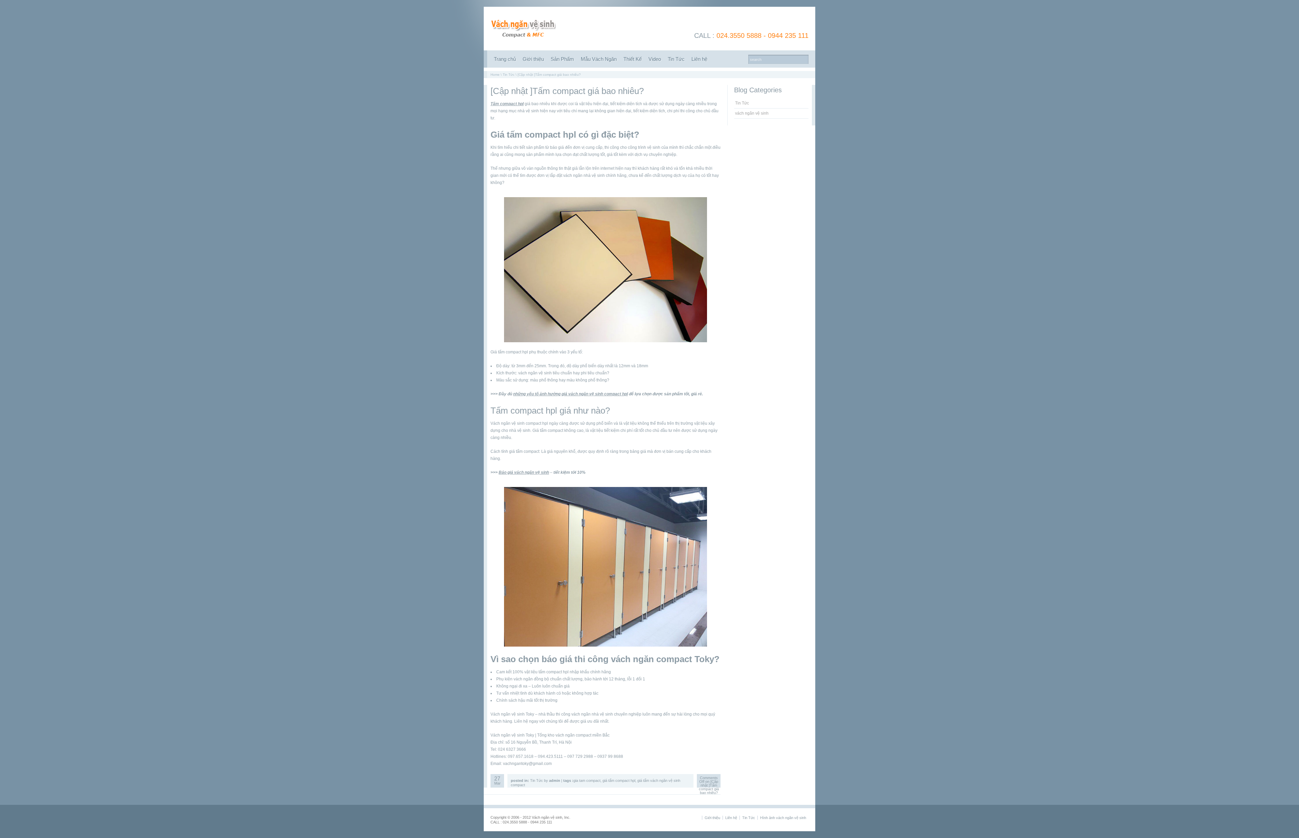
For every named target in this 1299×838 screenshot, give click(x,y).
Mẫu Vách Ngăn (599, 59)
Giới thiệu (533, 59)
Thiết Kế (632, 59)
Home (495, 74)
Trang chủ (505, 59)
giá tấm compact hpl (618, 780)
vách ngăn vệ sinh (752, 113)
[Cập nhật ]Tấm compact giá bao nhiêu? (567, 91)
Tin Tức (676, 59)
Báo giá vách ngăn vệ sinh (524, 472)
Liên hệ (699, 59)
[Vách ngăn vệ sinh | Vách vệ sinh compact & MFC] (523, 40)
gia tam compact (586, 780)
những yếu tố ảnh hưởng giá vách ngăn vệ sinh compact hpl (570, 394)
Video (654, 59)
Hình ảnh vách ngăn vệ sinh (783, 818)
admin (554, 780)
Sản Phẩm (562, 59)
